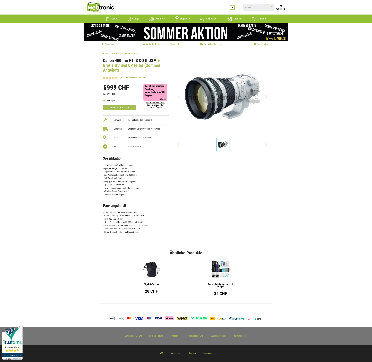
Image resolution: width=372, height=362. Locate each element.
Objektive (185, 18)
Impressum (207, 353)
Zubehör (262, 18)
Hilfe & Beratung (156, 336)
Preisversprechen (240, 336)
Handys (135, 18)
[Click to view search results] (272, 7)
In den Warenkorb (119, 107)
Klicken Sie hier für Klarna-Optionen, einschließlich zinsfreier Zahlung (155, 105)
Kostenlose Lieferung (194, 336)
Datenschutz (176, 353)
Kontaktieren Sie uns (133, 336)
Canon (135, 53)
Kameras (160, 18)
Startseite (105, 53)
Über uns (192, 353)
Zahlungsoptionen (218, 336)
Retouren (174, 336)
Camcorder (211, 18)
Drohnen (237, 18)
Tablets (114, 18)
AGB (161, 353)
